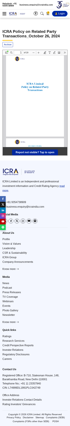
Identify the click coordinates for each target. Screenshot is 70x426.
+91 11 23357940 (31, 383)
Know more (9, 269)
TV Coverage (10, 296)
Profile (6, 239)
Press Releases (11, 292)
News (5, 283)
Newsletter (8, 315)
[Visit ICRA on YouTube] (29, 221)
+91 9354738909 (16, 202)
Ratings (6, 336)
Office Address (10, 395)
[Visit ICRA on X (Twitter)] (16, 221)
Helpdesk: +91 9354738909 (9, 5)
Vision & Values (11, 243)
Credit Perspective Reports (18, 345)
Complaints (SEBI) (55, 417)
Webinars (8, 301)
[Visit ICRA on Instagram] (23, 221)
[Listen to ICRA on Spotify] (35, 221)
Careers (7, 359)
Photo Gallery (10, 310)
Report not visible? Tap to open (35, 152)
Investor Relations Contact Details (22, 399)
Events (6, 305)
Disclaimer (28, 417)
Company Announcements (17, 261)
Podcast (7, 287)
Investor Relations (12, 350)
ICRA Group (9, 257)
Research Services (13, 340)
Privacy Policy (14, 417)
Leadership (8, 248)
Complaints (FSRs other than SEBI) (31, 421)
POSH (55, 421)
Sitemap (39, 417)
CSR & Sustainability (14, 252)
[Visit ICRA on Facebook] (10, 221)
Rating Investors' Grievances (18, 404)
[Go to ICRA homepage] (35, 172)
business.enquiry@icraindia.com (36, 5)
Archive (8, 44)
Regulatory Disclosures (15, 354)
